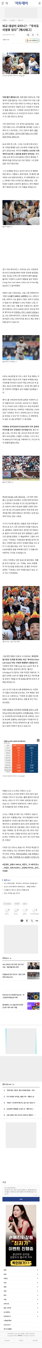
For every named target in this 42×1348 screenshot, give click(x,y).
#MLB (24, 904)
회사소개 (7, 1340)
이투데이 (4, 20)
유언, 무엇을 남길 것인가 (12, 893)
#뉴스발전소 (7, 904)
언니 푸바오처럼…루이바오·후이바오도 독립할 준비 (21, 883)
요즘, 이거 (20, 20)
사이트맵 (35, 1340)
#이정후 (17, 904)
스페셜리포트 (8, 1320)
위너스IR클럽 (8, 1329)
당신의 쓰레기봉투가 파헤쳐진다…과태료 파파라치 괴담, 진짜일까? (21, 886)
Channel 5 (7, 1325)
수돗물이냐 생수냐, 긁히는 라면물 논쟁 (16, 890)
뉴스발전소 (12, 20)
